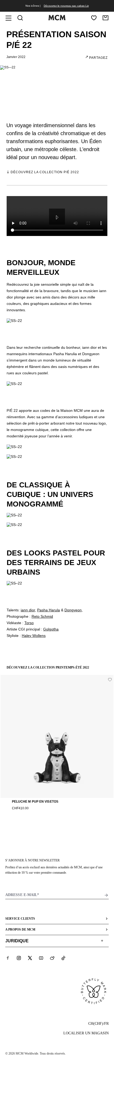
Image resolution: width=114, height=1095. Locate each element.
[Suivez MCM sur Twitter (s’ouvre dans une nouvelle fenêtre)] (30, 958)
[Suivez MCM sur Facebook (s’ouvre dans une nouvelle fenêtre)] (7, 958)
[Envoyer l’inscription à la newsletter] (106, 895)
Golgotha (51, 629)
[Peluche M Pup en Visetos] (57, 736)
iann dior (28, 610)
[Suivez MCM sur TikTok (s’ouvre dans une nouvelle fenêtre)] (63, 958)
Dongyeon (73, 610)
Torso (29, 623)
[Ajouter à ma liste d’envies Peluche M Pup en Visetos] (110, 680)
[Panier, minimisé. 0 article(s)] (105, 18)
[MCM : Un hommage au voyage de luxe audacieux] (57, 19)
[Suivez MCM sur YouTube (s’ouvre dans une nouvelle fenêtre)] (41, 958)
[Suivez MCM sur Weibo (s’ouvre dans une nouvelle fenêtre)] (52, 958)
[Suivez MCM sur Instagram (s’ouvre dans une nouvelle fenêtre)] (18, 958)
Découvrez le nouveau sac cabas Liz (66, 5)
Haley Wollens (34, 635)
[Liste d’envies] (94, 18)
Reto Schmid (42, 616)
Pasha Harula (48, 610)
